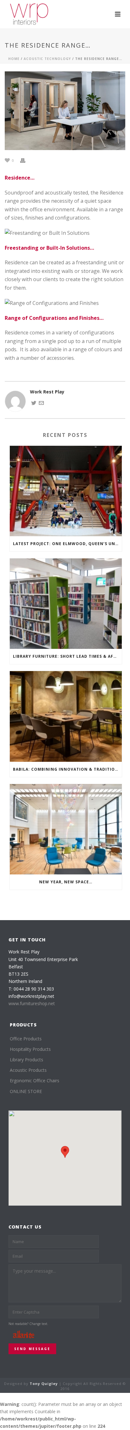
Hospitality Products (30, 1049)
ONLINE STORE (26, 1091)
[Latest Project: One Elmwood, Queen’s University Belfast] (66, 491)
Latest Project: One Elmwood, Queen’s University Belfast (67, 543)
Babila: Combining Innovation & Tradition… (67, 769)
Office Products (26, 1039)
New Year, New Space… (65, 882)
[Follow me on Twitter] (33, 402)
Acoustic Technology (47, 58)
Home (14, 58)
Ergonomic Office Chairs (34, 1080)
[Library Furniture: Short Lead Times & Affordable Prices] (66, 603)
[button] (65, 1151)
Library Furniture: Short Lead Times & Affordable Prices (67, 656)
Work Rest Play (47, 392)
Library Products (26, 1060)
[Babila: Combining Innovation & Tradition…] (66, 716)
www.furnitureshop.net (32, 1003)
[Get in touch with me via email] (41, 402)
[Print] (26, 160)
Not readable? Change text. (28, 1323)
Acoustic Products (28, 1070)
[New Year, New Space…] (66, 829)
